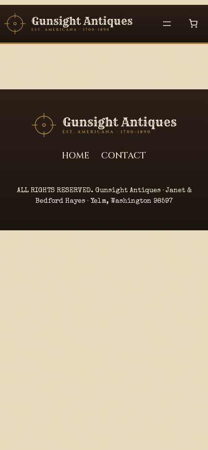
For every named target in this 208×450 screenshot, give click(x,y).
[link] (193, 23)
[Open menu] (167, 23)
